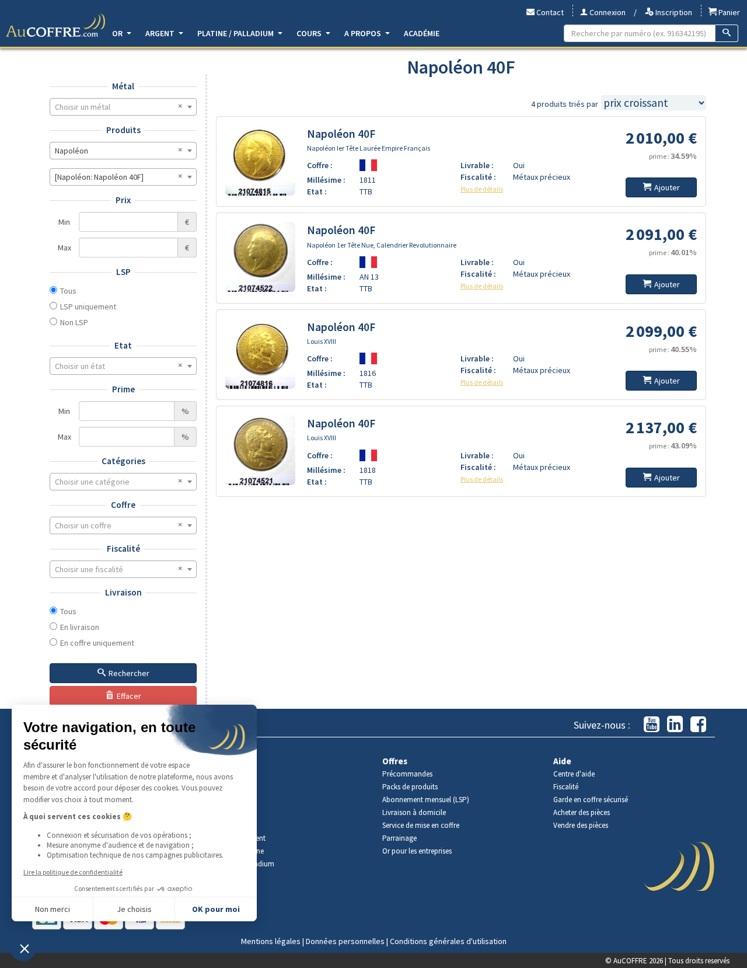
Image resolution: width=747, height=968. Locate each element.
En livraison (79, 627)
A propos (363, 33)
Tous (68, 290)
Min (64, 222)
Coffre (123, 504)
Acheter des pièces (581, 812)
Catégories (123, 460)
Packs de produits (410, 787)
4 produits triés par (564, 104)
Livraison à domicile (414, 812)
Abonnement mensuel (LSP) (425, 800)
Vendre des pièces (580, 825)
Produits (123, 129)
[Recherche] (726, 33)
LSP (123, 271)
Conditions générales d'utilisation (448, 941)
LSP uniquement (88, 306)
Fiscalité (123, 548)
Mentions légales (271, 941)
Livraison (123, 592)
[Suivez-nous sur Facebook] (698, 725)
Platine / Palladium (236, 33)
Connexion (607, 12)
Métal (123, 86)
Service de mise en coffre (420, 825)
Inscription (673, 12)
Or (118, 33)
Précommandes (407, 774)
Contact (549, 12)
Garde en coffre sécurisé (590, 800)
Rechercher (129, 673)
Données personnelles (345, 941)
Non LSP (74, 322)
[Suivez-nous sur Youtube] (651, 725)
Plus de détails (481, 188)
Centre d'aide (574, 774)
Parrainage (399, 838)
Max (64, 247)
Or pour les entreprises (417, 851)
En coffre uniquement (97, 643)
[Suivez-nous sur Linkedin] (675, 725)
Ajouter (667, 187)
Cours (309, 33)
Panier (728, 12)
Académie (421, 33)
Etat (123, 345)
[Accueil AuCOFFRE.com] (55, 25)
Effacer (129, 696)
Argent (160, 33)
